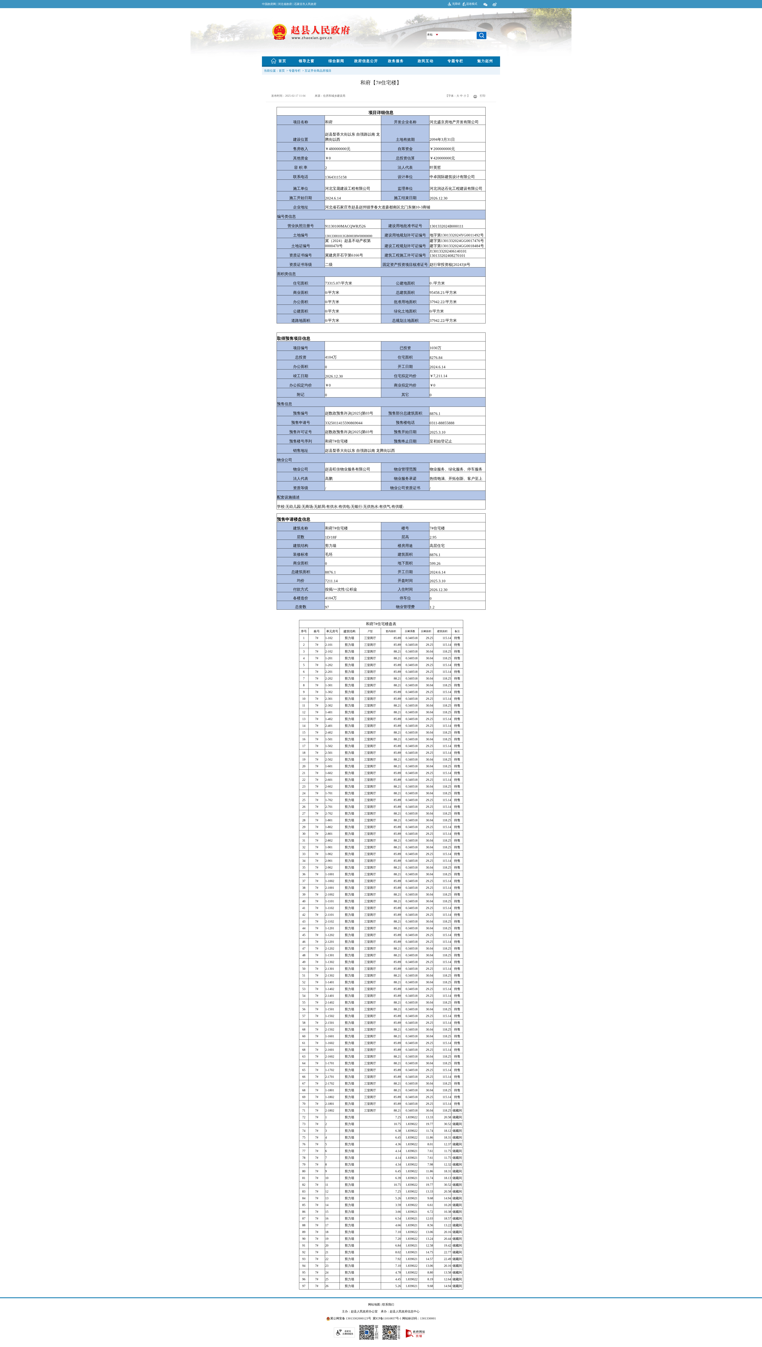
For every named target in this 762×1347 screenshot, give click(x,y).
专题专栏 (295, 70)
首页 (282, 70)
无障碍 (456, 3)
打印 (482, 95)
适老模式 (471, 3)
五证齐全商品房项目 (318, 70)
